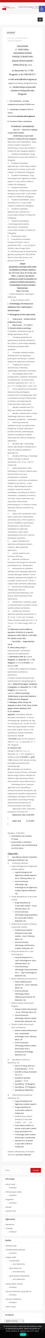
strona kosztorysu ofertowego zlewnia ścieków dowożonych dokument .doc (25, 1018)
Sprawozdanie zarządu (14, 1284)
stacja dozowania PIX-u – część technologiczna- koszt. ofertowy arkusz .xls (25, 960)
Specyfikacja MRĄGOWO (24, 1090)
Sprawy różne (11, 1211)
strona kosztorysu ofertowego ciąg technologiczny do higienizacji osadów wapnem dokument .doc (26, 887)
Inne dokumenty (19, 1264)
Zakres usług (10, 1306)
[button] (42, 9)
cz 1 (24, 1122)
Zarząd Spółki (14, 1261)
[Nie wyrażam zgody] (42, 1330)
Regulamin (10, 1199)
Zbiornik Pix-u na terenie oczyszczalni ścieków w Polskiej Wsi (24, 1143)
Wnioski (9, 1207)
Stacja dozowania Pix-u (23, 1131)
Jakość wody (10, 1184)
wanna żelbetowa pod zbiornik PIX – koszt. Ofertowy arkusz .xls (26, 985)
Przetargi (9, 1228)
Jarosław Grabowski (15, 41)
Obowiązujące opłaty (14, 1192)
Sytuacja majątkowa (13, 1299)
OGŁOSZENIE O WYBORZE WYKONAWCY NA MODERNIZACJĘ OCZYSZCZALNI (24, 845)
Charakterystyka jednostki (15, 1250)
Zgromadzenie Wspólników (19, 1276)
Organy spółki (11, 1257)
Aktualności (10, 1224)
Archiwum (11, 33)
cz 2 (30, 1122)
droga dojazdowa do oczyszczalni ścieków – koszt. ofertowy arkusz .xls (26, 906)
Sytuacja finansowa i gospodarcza (18, 1291)
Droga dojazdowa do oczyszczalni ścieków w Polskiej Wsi (23, 1110)
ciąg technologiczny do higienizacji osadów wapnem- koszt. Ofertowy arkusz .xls (26, 875)
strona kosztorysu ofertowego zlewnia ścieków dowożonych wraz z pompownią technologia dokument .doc (25, 1048)
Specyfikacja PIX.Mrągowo (25, 1084)
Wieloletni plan (11, 1246)
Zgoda (23, 1334)
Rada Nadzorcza (15, 1268)
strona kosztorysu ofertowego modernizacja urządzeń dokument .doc (24, 945)
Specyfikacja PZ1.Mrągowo (25, 1087)
